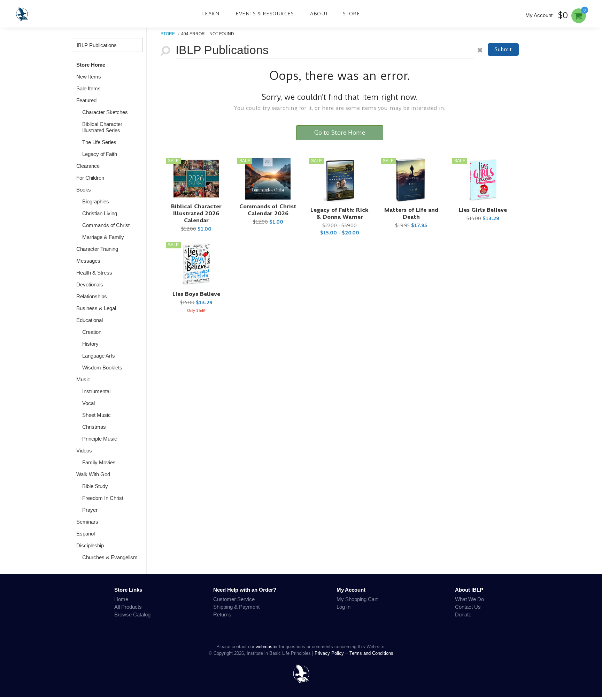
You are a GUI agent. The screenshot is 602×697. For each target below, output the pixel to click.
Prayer (90, 510)
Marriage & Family (103, 237)
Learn (210, 13)
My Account (539, 15)
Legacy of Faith (99, 154)
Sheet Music (96, 415)
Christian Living (99, 213)
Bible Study (95, 486)
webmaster (267, 646)
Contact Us (468, 607)
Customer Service (234, 599)
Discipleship (90, 545)
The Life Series (99, 142)
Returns (222, 614)
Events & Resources (265, 13)
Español (85, 534)
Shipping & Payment (236, 607)
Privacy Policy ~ (332, 653)
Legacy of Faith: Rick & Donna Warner (339, 213)
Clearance (88, 166)
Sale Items (88, 88)
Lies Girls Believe (483, 210)
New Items (88, 77)
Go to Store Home (339, 132)
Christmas (94, 427)
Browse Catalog (132, 614)
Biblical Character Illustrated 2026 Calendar (196, 213)
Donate (463, 614)
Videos (84, 451)
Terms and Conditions (371, 653)
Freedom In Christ (102, 498)
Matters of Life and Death (411, 213)
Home (121, 599)
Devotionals (89, 284)
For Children (90, 178)
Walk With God (93, 474)
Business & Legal (96, 308)
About (319, 13)
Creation (91, 332)
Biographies (95, 201)
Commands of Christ (106, 225)
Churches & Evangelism (110, 557)
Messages (88, 261)
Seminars (87, 522)
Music (83, 379)
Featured (86, 100)
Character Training (97, 249)
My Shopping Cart (357, 599)
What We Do (469, 599)
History (90, 344)
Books (83, 190)
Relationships (91, 296)
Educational (89, 320)
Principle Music (99, 439)
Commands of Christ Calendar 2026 (267, 209)
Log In (343, 607)
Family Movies (99, 462)
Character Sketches (105, 112)
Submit (503, 49)
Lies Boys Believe (196, 294)
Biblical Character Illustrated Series (102, 127)
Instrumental (96, 391)
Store (351, 13)
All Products (128, 607)
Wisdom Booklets (102, 367)
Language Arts (98, 356)
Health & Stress (94, 273)
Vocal (88, 403)
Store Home (90, 65)
